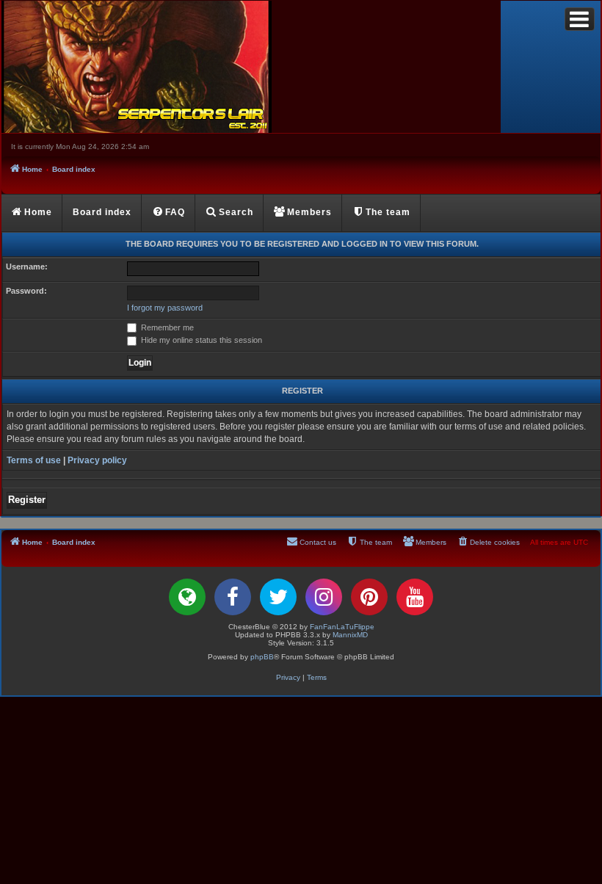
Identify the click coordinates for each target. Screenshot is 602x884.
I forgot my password (165, 307)
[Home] (251, 67)
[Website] (187, 597)
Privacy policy (97, 460)
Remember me (166, 327)
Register (27, 499)
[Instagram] (323, 597)
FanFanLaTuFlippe (342, 627)
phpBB (262, 657)
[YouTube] (414, 597)
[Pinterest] (369, 597)
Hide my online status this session (200, 340)
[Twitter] (278, 597)
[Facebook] (232, 597)
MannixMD (350, 635)
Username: (27, 266)
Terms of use (34, 460)
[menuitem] (168, 213)
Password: (26, 290)
